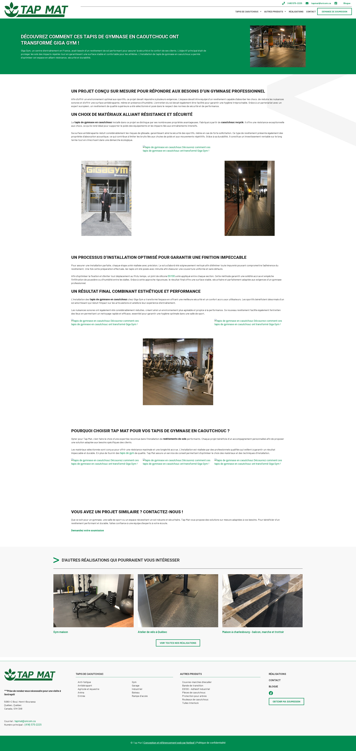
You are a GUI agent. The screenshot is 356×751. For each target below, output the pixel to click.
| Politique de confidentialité (210, 742)
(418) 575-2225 (32, 724)
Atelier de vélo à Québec (152, 632)
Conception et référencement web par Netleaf (169, 742)
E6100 (171, 276)
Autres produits (273, 11)
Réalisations (277, 673)
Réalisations (296, 11)
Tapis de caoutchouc (247, 11)
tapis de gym (127, 453)
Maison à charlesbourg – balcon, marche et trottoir (253, 632)
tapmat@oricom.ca (25, 721)
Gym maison (60, 632)
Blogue (273, 686)
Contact (311, 11)
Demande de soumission (334, 11)
